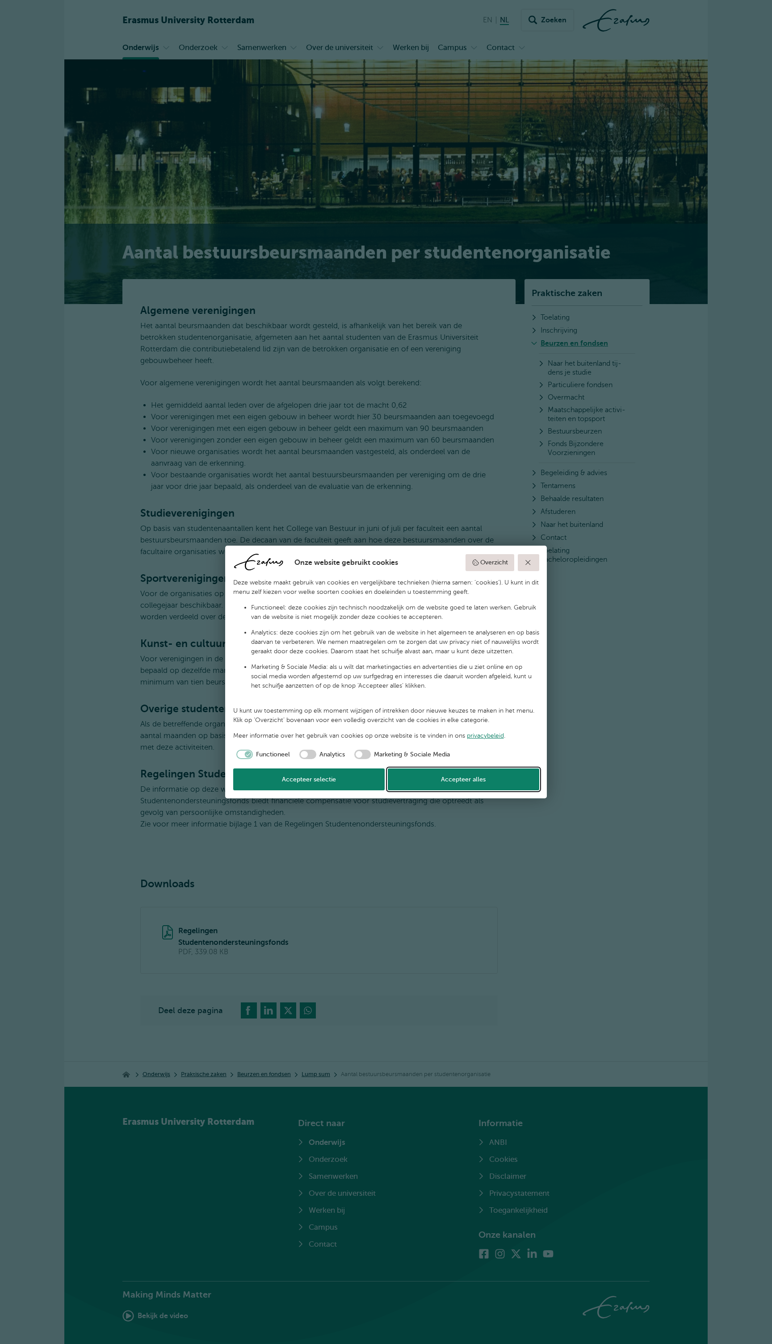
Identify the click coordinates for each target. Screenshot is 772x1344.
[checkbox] (261, 755)
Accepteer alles (463, 779)
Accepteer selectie (309, 779)
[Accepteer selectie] (528, 562)
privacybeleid (485, 735)
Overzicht (494, 562)
